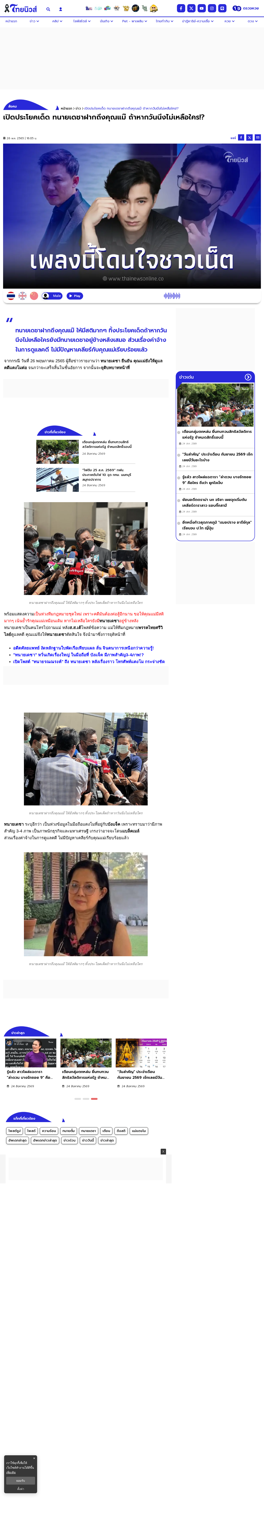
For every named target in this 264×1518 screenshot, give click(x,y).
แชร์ (233, 138)
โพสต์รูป (14, 1130)
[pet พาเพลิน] (117, 8)
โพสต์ (31, 1130)
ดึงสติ (121, 1130)
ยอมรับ (20, 1480)
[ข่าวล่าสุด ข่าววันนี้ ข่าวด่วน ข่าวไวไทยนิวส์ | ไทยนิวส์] (22, 8)
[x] (191, 8)
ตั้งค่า (20, 1489)
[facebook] (181, 8)
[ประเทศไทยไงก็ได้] (154, 8)
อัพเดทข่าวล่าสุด (45, 1140)
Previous (159, 1032)
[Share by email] (258, 137)
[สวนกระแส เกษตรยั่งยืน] (144, 8)
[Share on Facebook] (241, 137)
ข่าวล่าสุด (107, 1140)
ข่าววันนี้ (88, 1140)
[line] (222, 8)
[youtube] (202, 8)
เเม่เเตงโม (139, 1130)
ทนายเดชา (88, 1130)
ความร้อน (49, 1130)
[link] (85, 452)
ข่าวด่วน (69, 1140)
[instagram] (212, 8)
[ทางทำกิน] (126, 8)
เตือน (106, 1130)
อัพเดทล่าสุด (17, 1140)
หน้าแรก (66, 108)
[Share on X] (249, 137)
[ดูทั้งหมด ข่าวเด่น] (248, 377)
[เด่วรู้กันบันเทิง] (107, 8)
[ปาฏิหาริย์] (135, 8)
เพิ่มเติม (11, 1472)
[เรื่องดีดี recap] (98, 8)
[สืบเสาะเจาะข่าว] (89, 8)
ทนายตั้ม (68, 1130)
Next (166, 1032)
